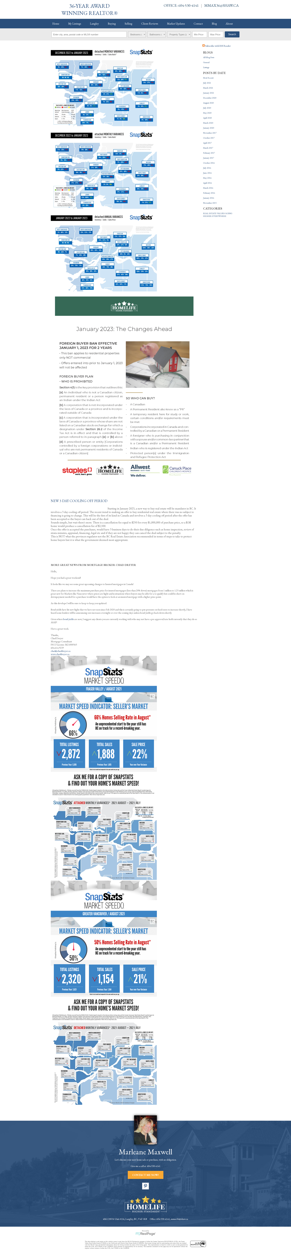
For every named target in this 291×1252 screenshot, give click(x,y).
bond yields (68, 619)
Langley (94, 23)
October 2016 (209, 162)
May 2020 (207, 112)
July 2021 (207, 82)
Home (55, 23)
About (229, 23)
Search (232, 34)
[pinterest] (145, 1186)
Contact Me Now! (145, 1175)
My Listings (74, 23)
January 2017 (208, 157)
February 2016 (209, 193)
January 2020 (208, 127)
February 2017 (209, 152)
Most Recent (208, 77)
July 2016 (207, 167)
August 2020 (208, 102)
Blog (214, 23)
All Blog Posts (208, 57)
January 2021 (208, 92)
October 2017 (209, 137)
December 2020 (209, 97)
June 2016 (207, 172)
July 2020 (207, 107)
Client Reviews (149, 23)
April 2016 (207, 182)
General (206, 62)
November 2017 (210, 132)
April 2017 (207, 142)
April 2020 (207, 117)
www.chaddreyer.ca (60, 654)
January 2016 (208, 198)
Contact (198, 23)
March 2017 (208, 147)
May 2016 (207, 177)
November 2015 (210, 203)
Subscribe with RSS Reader (218, 45)
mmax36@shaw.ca (221, 5)
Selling (128, 23)
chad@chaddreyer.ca (60, 651)
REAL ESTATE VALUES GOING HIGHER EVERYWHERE (217, 214)
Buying (112, 23)
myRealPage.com (145, 1234)
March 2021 (208, 87)
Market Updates (176, 23)
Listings (206, 67)
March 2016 (208, 188)
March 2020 (208, 122)
